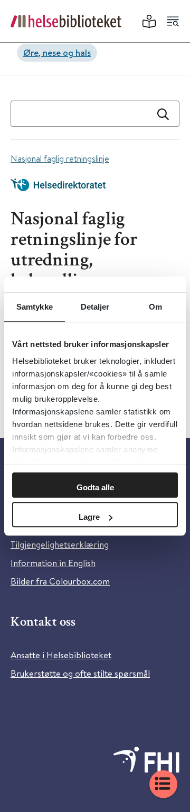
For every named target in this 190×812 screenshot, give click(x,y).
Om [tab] (155, 306)
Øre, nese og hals (57, 52)
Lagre (89, 516)
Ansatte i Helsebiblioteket (61, 655)
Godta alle (95, 487)
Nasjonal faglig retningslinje (60, 158)
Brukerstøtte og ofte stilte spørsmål (80, 673)
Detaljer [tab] (95, 306)
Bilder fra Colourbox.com (60, 581)
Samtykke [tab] (34, 306)
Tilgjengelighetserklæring (60, 544)
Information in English (53, 563)
